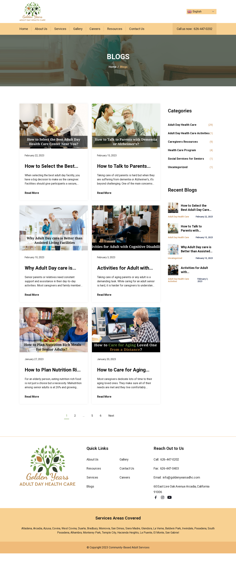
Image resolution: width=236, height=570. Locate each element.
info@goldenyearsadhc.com (181, 477)
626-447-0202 (203, 29)
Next (111, 415)
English (197, 11)
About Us (41, 29)
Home (24, 29)
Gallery (78, 29)
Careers (94, 29)
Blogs (90, 486)
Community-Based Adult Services (129, 547)
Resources (114, 29)
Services (60, 29)
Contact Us (136, 29)
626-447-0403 (169, 468)
